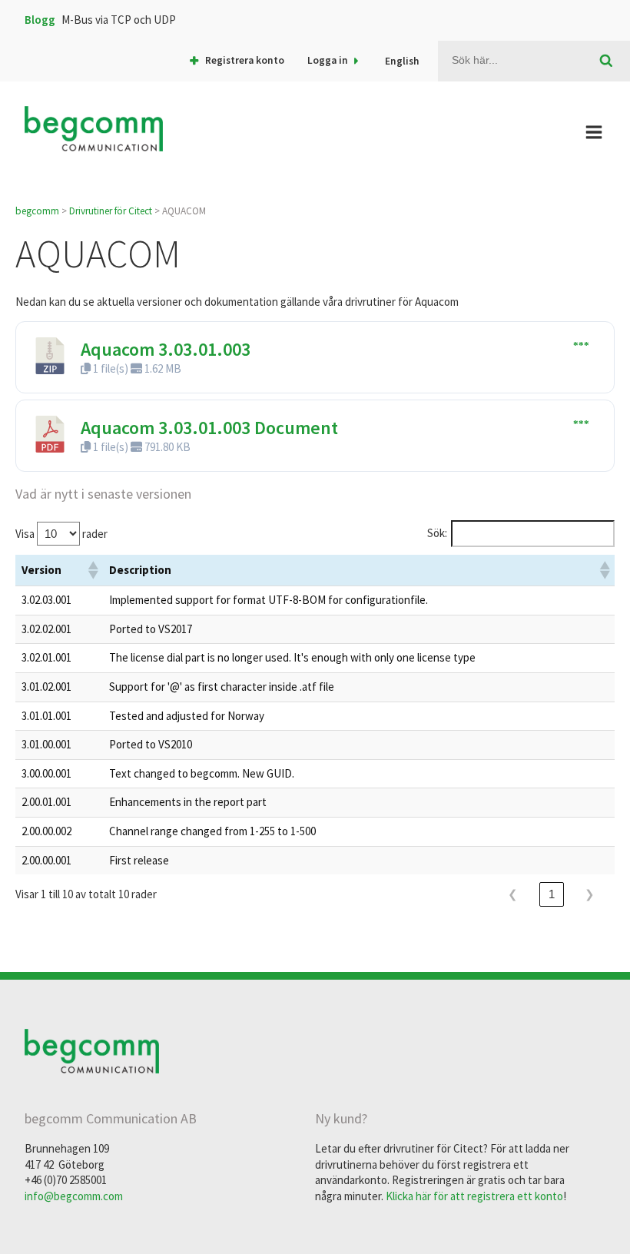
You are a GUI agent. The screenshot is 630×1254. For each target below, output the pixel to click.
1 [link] (552, 894)
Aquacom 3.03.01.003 (165, 349)
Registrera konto (244, 60)
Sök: (437, 533)
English (402, 61)
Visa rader (61, 533)
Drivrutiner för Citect (110, 210)
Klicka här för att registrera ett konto (474, 1196)
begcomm (37, 210)
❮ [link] (513, 894)
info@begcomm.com (74, 1196)
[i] (606, 61)
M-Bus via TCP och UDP (118, 19)
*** (581, 345)
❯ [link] (590, 894)
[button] (92, 570)
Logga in (327, 60)
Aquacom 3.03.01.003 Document (209, 428)
